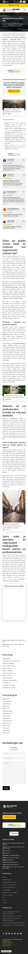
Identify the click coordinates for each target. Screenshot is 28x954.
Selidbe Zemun (6, 706)
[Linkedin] (15, 933)
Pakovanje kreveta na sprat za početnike (12, 916)
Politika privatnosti (7, 944)
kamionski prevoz (17, 285)
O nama (5, 900)
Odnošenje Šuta (6, 682)
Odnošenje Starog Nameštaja (10, 680)
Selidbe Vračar (6, 699)
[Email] (24, 2)
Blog (4, 897)
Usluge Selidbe (6, 890)
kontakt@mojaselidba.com (11, 864)
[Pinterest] (9, 933)
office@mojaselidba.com (10, 862)
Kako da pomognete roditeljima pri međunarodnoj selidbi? (11, 912)
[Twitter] (18, 933)
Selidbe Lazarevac (7, 718)
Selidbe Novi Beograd (8, 711)
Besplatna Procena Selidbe (9, 687)
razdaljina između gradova (18, 269)
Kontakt (5, 903)
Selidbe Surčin (6, 728)
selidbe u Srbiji (15, 134)
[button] (14, 71)
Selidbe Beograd (6, 658)
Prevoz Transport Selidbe (9, 666)
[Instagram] (3, 933)
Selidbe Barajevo (7, 716)
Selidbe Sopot (6, 733)
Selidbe (4, 877)
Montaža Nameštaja (7, 678)
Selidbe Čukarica (7, 723)
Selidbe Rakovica (7, 730)
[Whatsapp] (18, 2)
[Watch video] (20, 933)
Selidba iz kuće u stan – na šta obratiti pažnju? (14, 925)
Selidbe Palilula (6, 708)
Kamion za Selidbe (7, 668)
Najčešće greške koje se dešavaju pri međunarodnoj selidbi (11, 919)
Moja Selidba (21, 48)
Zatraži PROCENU (9, 817)
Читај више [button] (5, 186)
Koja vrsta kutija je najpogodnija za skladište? (13, 922)
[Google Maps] (14, 629)
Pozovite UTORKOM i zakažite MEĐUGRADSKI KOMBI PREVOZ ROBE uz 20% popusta (14, 85)
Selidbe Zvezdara (7, 703)
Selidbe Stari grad (7, 701)
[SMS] (21, 2)
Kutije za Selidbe (7, 675)
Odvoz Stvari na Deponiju (9, 685)
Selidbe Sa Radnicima (8, 670)
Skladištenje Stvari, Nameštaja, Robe (11, 661)
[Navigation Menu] (24, 9)
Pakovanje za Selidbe (8, 673)
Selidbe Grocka (6, 725)
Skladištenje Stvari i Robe (9, 882)
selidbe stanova (18, 425)
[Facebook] (6, 933)
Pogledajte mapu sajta (8, 942)
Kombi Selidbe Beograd (8, 663)
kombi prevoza (15, 123)
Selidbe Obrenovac (7, 720)
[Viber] (14, 2)
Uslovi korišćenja (7, 945)
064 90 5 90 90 (14, 5)
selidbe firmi (8, 130)
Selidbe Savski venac (7, 713)
